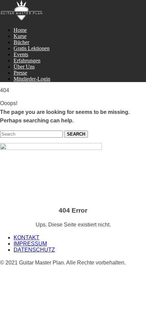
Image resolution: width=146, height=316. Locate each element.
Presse (20, 73)
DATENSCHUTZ (34, 250)
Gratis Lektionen (32, 48)
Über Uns (24, 67)
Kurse (20, 36)
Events (21, 54)
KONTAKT (26, 237)
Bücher (21, 42)
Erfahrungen (27, 60)
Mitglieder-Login (32, 79)
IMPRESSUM (30, 243)
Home (20, 30)
